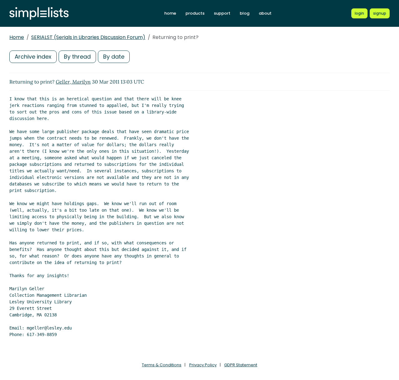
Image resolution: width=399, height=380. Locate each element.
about (265, 13)
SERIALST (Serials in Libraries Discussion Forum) (88, 37)
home (170, 13)
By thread (77, 56)
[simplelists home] (39, 13)
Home (16, 37)
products (194, 13)
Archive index (33, 56)
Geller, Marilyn (73, 82)
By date (113, 56)
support (222, 13)
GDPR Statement (240, 365)
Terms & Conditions (161, 365)
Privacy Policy (203, 365)
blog (244, 13)
